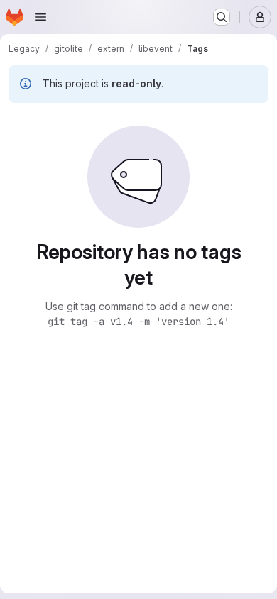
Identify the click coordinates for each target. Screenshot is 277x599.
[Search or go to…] (221, 17)
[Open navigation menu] (40, 17)
